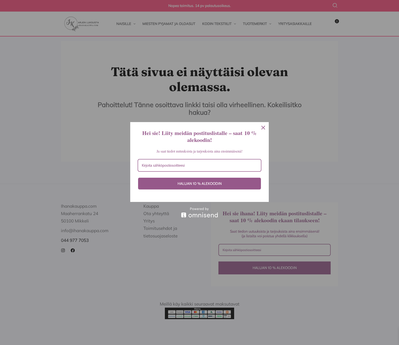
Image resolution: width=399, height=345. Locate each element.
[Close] (263, 127)
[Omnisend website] (199, 212)
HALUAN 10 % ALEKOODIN (200, 183)
